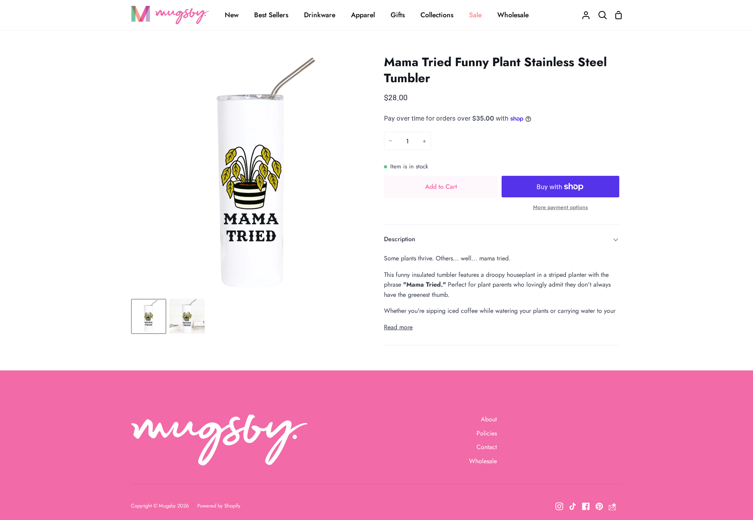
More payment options (560, 207)
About (489, 419)
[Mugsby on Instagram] (559, 506)
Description (399, 239)
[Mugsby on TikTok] (573, 506)
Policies (487, 433)
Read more (398, 327)
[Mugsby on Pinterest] (599, 506)
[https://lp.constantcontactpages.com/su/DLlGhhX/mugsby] (613, 506)
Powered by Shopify (218, 505)
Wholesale (483, 461)
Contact (487, 446)
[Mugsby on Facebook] (586, 506)
